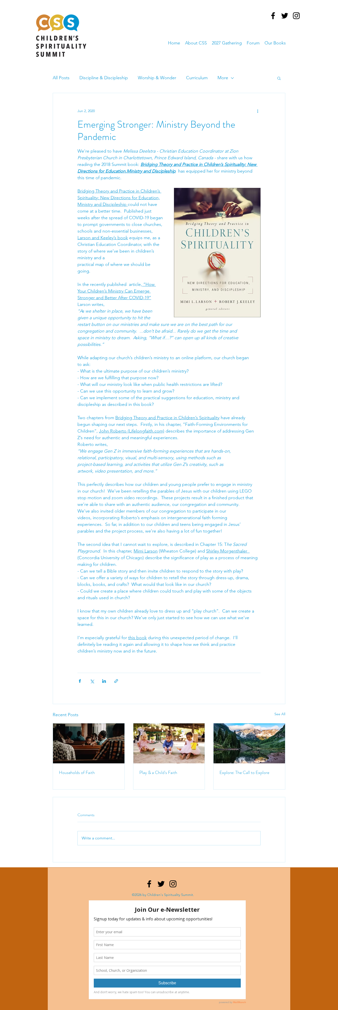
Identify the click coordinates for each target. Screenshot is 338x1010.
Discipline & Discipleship (103, 77)
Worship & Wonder (157, 77)
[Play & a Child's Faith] (169, 743)
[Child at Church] (88, 743)
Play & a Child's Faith (158, 772)
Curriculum (197, 77)
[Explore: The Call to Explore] (249, 743)
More (222, 77)
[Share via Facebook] (79, 681)
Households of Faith (77, 772)
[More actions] (258, 111)
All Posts (61, 77)
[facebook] (273, 15)
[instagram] (296, 15)
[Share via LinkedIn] (104, 681)
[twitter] (284, 15)
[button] (279, 78)
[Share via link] (116, 681)
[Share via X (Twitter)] (92, 681)
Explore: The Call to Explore (244, 772)
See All (279, 714)
